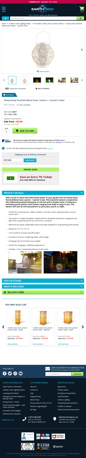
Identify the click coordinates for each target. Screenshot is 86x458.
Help (31, 393)
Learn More (50, 148)
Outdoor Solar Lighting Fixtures (20, 24)
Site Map (33, 410)
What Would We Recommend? (68, 410)
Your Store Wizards (73, 453)
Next (82, 50)
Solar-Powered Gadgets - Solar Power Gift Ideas (14, 406)
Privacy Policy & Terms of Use (41, 403)
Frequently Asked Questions (68, 403)
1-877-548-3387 (34, 417)
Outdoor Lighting (64, 400)
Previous (3, 327)
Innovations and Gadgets (12, 411)
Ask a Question (25, 105)
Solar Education (63, 396)
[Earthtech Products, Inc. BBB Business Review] (27, 436)
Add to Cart (26, 130)
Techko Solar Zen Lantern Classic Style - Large (17, 329)
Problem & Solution (65, 406)
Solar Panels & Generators (12, 387)
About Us (33, 387)
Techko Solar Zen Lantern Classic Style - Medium (43, 329)
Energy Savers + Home (11, 402)
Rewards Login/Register (38, 406)
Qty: (6, 129)
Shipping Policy (35, 396)
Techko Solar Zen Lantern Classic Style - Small (68, 329)
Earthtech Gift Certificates (12, 414)
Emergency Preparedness (67, 393)
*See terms (58, 142)
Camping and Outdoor (11, 393)
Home (4, 24)
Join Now (77, 374)
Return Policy (34, 400)
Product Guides (63, 390)
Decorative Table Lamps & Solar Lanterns (49, 24)
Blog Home (62, 387)
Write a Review (9, 105)
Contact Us (34, 390)
